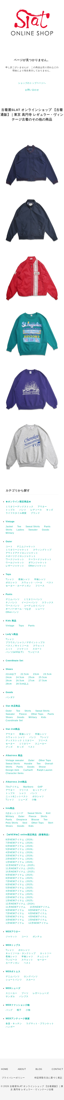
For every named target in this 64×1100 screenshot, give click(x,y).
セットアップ (40, 790)
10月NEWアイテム (40, 907)
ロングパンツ (31, 976)
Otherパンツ (12, 612)
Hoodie (28, 763)
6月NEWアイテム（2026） (20, 846)
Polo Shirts (12, 823)
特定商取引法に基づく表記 (48, 1077)
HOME (4, 1069)
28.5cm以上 (22, 684)
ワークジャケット (15, 559)
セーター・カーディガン (18, 585)
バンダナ (10, 697)
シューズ (23, 799)
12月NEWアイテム (38, 923)
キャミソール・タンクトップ (21, 953)
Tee (19, 526)
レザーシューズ (41, 993)
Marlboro (28, 787)
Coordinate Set (14, 660)
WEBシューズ (13, 988)
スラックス (48, 602)
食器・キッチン (14, 1023)
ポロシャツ (11, 582)
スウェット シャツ (15, 737)
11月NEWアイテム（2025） (21, 868)
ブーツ (25, 993)
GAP (40, 787)
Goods (45, 530)
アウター (42, 506)
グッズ (9, 747)
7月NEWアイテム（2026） (20, 843)
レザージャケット (15, 566)
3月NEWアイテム (15, 920)
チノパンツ (11, 602)
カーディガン (13, 963)
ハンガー (10, 1026)
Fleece (23, 714)
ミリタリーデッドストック (19, 506)
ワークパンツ (13, 605)
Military (10, 533)
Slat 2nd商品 (13, 729)
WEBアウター (13, 931)
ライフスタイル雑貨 (16, 513)
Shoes (9, 669)
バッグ (9, 1010)
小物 (34, 799)
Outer (9, 541)
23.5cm (47, 674)
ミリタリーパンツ (33, 599)
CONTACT (57, 1069)
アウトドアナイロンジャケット (22, 553)
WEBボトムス (13, 971)
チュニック (43, 956)
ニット (9, 649)
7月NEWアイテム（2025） (20, 881)
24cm (9, 677)
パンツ (22, 510)
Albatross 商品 (14, 755)
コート (9, 546)
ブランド (35, 513)
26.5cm (20, 680)
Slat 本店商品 (13, 706)
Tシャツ (10, 579)
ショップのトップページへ (32, 83)
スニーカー (41, 743)
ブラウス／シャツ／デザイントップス (25, 642)
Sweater (33, 530)
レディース (36, 510)
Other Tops (37, 714)
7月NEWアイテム (15, 913)
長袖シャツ (24, 579)
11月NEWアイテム (16, 907)
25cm (31, 677)
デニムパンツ (13, 599)
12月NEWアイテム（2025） (21, 865)
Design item (12, 770)
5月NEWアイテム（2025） (20, 887)
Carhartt (28, 770)
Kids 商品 (11, 620)
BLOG (39, 1069)
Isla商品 (10, 808)
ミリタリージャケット (17, 549)
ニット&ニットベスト (17, 796)
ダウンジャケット (37, 562)
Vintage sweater (15, 760)
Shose (42, 767)
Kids (43, 717)
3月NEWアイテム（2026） (20, 855)
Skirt (50, 823)
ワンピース (33, 652)
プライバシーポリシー (13, 1077)
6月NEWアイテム (37, 913)
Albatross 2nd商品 (16, 782)
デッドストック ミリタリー (20, 740)
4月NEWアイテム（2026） (20, 852)
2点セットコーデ (14, 813)
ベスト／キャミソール (17, 645)
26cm (9, 680)
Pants (47, 526)
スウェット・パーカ (32, 582)
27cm (31, 680)
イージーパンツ (30, 602)
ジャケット (22, 649)
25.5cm (43, 677)
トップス (10, 510)
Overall (49, 763)
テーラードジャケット (40, 559)
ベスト (50, 582)
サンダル (10, 996)
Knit (48, 813)
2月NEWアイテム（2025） (20, 897)
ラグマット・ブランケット (40, 1023)
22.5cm (25, 674)
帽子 (19, 1010)
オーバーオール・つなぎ (18, 609)
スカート (37, 649)
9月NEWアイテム (15, 910)
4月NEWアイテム (37, 916)
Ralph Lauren (44, 770)
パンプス (23, 996)
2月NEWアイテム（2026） (20, 859)
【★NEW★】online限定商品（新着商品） (28, 834)
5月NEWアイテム (15, 916)
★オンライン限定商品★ (18, 501)
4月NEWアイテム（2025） (20, 891)
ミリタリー (25, 743)
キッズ (49, 510)
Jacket (9, 526)
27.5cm (43, 680)
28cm (9, 684)
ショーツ (40, 609)
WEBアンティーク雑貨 (18, 1018)
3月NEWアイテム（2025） (20, 894)
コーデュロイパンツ (34, 605)
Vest (24, 823)
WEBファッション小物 (18, 1005)
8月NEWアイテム (37, 910)
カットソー (46, 953)
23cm (36, 674)
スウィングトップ (42, 549)
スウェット (39, 645)
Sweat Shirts (33, 526)
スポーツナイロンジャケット (21, 556)
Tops (8, 574)
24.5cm (20, 677)
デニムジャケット (26, 546)
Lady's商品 (12, 634)
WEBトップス (13, 945)
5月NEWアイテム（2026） (20, 849)
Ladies (20, 530)
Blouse (35, 819)
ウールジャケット (15, 562)
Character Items (15, 773)
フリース (40, 585)
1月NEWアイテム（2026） (20, 862)
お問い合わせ (32, 90)
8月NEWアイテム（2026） (20, 839)
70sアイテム (12, 787)
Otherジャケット (37, 566)
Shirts (9, 530)
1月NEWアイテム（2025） (20, 900)
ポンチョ (37, 936)
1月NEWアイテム (15, 923)
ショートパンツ (14, 979)
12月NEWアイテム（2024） (21, 903)
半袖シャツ (40, 579)
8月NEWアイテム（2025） (20, 878)
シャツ (22, 793)
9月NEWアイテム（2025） (20, 875)
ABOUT (22, 1069)
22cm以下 (11, 674)
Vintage (10, 521)
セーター (10, 743)
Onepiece (21, 819)
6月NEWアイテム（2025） (20, 884)
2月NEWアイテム (37, 920)
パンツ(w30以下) (15, 652)
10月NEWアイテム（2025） (21, 871)
